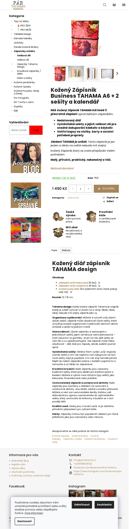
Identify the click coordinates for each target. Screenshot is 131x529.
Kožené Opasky (22, 86)
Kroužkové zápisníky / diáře (29, 72)
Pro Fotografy (21, 97)
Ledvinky (18, 42)
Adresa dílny (18, 468)
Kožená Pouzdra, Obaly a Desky (26, 92)
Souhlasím (104, 504)
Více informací (33, 513)
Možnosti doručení (62, 168)
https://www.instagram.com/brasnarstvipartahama (97, 473)
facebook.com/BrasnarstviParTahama (94, 467)
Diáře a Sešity (24, 78)
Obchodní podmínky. (23, 472)
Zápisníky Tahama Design (27, 65)
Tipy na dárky (21, 21)
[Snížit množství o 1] (73, 189)
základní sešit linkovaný (73, 282)
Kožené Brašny (79, 436)
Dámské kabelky (23, 38)
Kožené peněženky (24, 82)
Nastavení (24, 521)
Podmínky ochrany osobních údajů (31, 475)
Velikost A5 (23, 59)
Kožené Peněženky (96, 439)
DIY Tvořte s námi (24, 102)
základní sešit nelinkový (73, 285)
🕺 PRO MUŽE (24, 29)
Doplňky (18, 106)
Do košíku (109, 188)
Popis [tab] (54, 250)
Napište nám (19, 464)
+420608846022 (82, 463)
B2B (16, 110)
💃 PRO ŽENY (24, 25)
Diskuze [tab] (66, 250)
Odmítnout (82, 504)
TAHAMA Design (22, 34)
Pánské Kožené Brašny (26, 47)
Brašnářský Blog (20, 460)
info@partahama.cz (84, 460)
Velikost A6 (24, 55)
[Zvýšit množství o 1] (88, 189)
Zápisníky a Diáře (24, 51)
